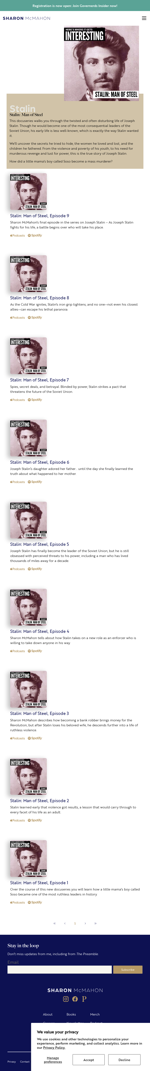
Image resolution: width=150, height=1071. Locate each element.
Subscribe (127, 969)
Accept (88, 1059)
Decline (124, 1059)
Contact (24, 1061)
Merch (95, 1014)
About (47, 1014)
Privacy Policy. (54, 1047)
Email (13, 962)
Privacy (12, 1061)
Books (71, 1014)
